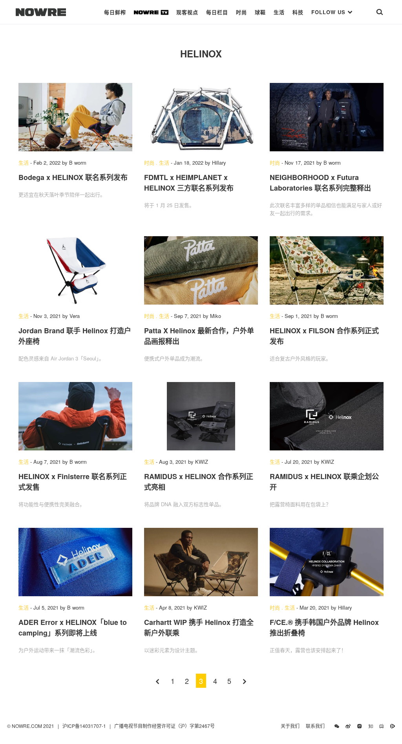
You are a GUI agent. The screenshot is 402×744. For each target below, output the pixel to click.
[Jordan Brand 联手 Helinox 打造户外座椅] (75, 270)
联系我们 (317, 725)
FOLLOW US (329, 12)
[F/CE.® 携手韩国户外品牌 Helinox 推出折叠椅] (327, 562)
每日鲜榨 (115, 12)
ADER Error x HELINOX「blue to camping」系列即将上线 (72, 627)
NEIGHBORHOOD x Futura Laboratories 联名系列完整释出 (320, 182)
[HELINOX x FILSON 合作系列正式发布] (327, 270)
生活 (279, 12)
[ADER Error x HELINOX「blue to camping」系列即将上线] (75, 562)
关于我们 (290, 725)
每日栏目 (217, 12)
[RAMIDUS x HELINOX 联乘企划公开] (327, 416)
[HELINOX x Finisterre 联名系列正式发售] (75, 416)
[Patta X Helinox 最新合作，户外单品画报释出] (201, 270)
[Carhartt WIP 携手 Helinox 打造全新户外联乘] (201, 562)
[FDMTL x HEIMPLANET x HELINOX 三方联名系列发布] (201, 117)
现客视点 (187, 12)
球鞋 (260, 12)
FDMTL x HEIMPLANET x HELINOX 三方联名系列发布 (189, 182)
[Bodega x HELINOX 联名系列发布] (75, 117)
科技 (297, 12)
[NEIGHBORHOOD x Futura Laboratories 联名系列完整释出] (327, 117)
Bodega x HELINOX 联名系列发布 (73, 177)
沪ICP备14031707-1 (84, 725)
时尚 (241, 12)
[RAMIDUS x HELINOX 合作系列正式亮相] (201, 416)
